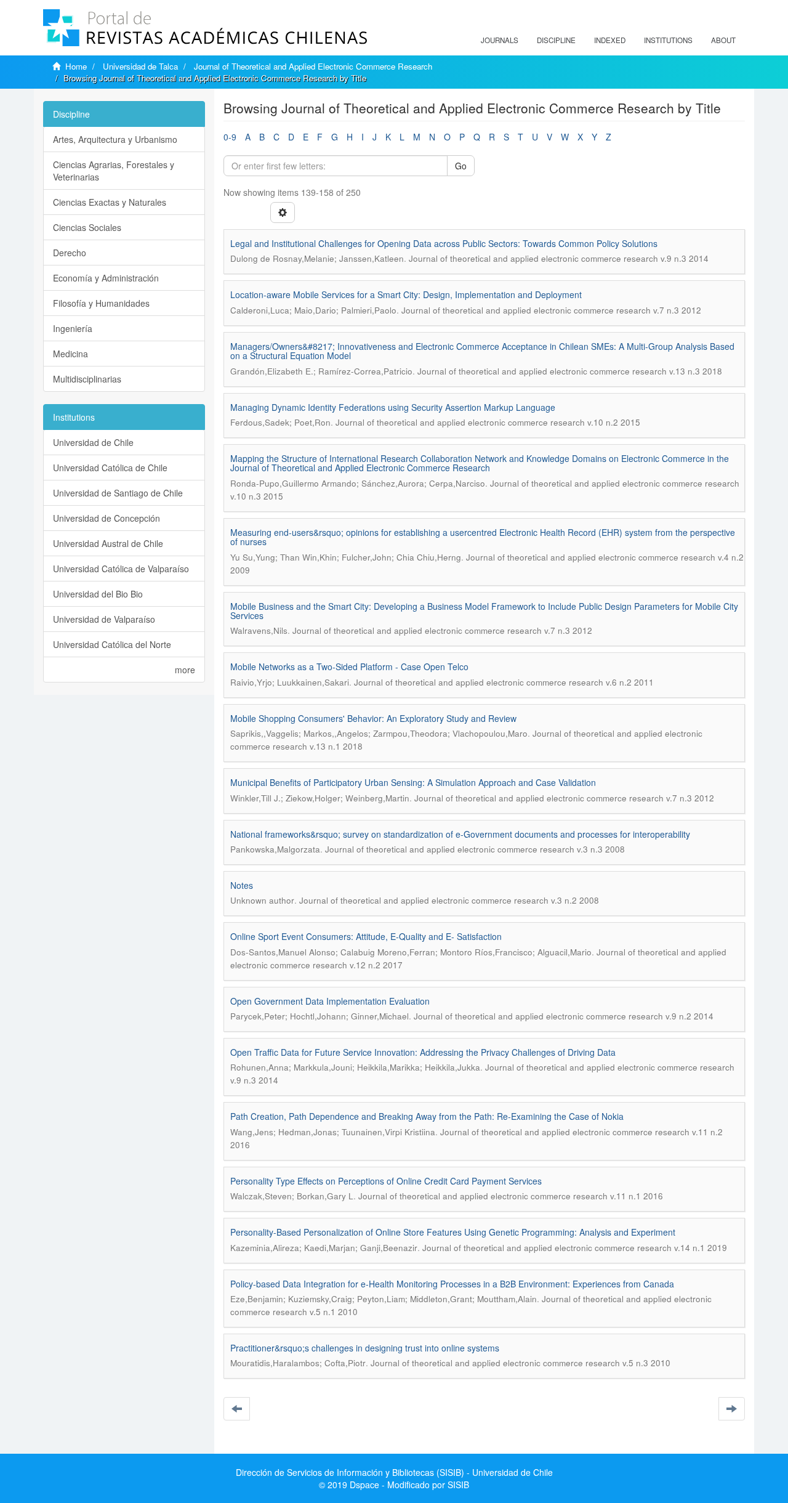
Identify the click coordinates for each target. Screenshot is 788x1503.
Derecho (69, 252)
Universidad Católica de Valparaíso (121, 568)
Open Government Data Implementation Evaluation (330, 1001)
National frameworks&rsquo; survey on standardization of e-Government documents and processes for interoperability (460, 834)
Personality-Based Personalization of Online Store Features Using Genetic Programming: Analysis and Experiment (452, 1232)
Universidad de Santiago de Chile (118, 493)
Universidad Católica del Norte (112, 644)
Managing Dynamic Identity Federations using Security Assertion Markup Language (392, 407)
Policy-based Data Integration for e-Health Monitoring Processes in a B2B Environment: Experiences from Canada (452, 1284)
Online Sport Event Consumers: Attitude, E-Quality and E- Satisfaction (366, 936)
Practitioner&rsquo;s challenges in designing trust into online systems (364, 1348)
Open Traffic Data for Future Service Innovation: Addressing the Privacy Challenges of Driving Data (423, 1052)
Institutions (668, 40)
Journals (499, 40)
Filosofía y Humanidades (101, 303)
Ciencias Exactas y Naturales (109, 202)
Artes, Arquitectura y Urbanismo (115, 139)
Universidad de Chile (93, 442)
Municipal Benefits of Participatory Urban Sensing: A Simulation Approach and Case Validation (413, 782)
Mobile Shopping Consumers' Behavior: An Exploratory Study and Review (373, 718)
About (723, 40)
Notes (241, 885)
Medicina (70, 353)
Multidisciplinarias (87, 379)
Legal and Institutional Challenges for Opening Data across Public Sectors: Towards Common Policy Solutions (443, 243)
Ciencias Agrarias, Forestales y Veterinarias (113, 170)
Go (461, 166)
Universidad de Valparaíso (104, 619)
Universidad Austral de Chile (108, 543)
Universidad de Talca (140, 66)
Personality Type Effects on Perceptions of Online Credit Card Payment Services (386, 1181)
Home (76, 66)
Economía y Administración (106, 278)
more (185, 669)
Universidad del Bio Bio (98, 594)
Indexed (609, 40)
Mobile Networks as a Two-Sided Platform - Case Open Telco (349, 666)
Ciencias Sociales (87, 227)
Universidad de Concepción (106, 518)
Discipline (556, 40)
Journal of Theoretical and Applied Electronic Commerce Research (313, 66)
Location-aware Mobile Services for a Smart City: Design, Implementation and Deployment (406, 294)
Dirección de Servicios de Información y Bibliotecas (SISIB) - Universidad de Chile (394, 1472)
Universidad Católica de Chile (110, 467)
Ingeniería (72, 328)
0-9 (229, 137)
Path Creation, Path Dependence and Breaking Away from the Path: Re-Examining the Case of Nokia (427, 1116)
